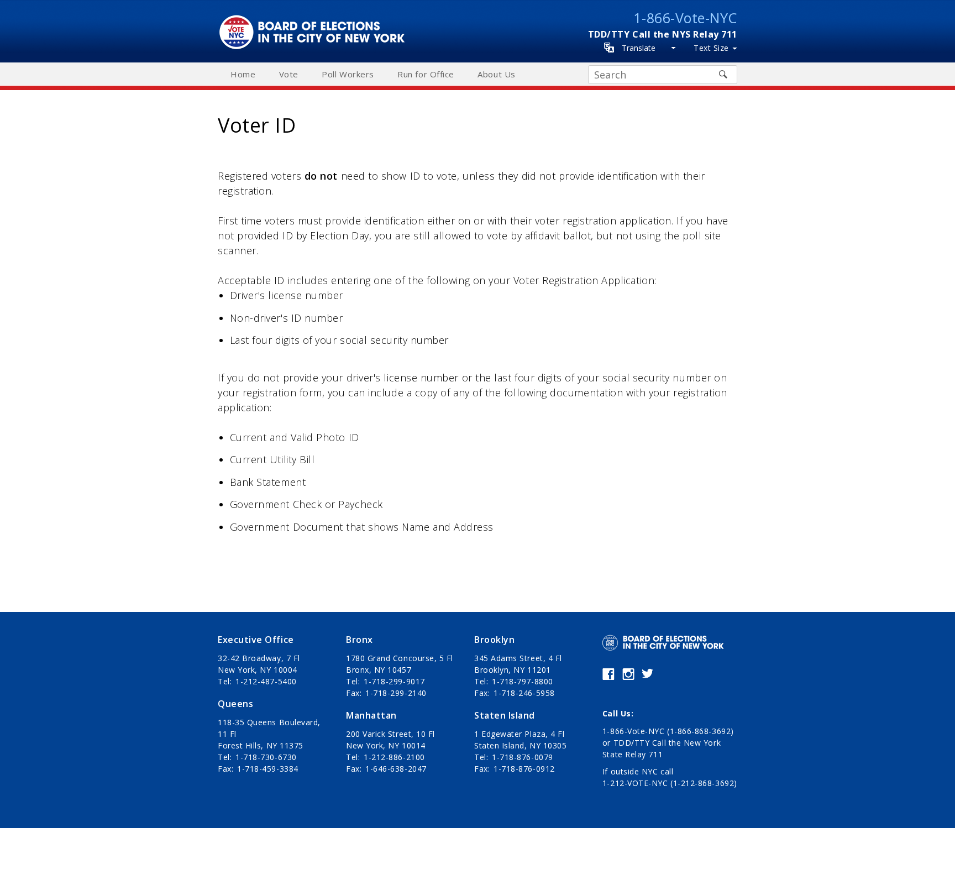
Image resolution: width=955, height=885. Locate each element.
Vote (288, 74)
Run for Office (425, 74)
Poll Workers (348, 74)
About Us (496, 74)
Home (242, 74)
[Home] (315, 20)
